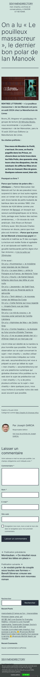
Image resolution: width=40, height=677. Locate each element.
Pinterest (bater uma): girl (12, 617)
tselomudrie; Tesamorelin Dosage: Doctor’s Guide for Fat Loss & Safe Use (19, 625)
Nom (4, 490)
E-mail (4, 502)
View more (24, 671)
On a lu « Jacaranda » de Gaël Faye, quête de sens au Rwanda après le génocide (18, 290)
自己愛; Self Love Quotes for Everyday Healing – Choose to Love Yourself (17, 620)
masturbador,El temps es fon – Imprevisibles (19, 613)
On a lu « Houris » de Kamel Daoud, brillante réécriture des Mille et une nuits (17, 280)
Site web (5, 514)
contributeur (28, 118)
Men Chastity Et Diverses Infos (27, 413)
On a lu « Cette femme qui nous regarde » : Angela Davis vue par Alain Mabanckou (19, 306)
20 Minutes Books (26, 122)
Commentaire (7, 466)
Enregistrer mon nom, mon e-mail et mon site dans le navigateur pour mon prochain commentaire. (21, 528)
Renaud (16, 210)
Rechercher (6, 599)
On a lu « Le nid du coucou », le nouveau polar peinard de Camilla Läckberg (16, 316)
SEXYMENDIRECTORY (21, 3)
